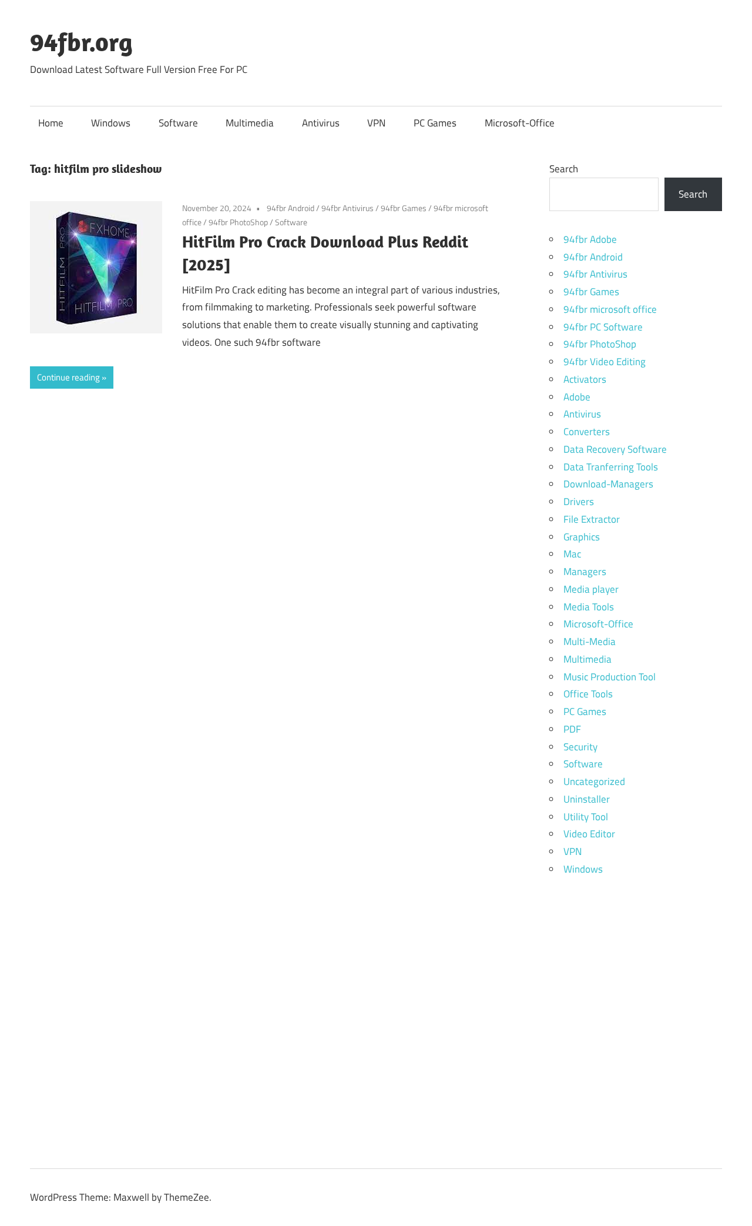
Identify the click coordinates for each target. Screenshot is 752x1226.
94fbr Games (404, 208)
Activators (584, 379)
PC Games (435, 123)
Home (50, 123)
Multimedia (250, 123)
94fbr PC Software (603, 327)
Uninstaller (586, 799)
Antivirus (321, 123)
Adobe (576, 397)
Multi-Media (589, 641)
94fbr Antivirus (347, 208)
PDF (572, 729)
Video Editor (589, 833)
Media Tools (588, 606)
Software (178, 123)
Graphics (581, 536)
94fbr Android (290, 208)
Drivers (578, 501)
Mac (572, 554)
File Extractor (591, 519)
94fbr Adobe (590, 239)
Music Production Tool (609, 676)
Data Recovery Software (615, 449)
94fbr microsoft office (610, 309)
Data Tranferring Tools (610, 467)
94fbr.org (81, 42)
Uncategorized (594, 781)
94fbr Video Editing (604, 361)
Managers (584, 571)
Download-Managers (608, 484)
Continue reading (68, 377)
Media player (591, 589)
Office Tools (588, 693)
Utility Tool (585, 816)
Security (580, 746)
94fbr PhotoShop (238, 222)
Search (563, 168)
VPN (376, 123)
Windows (110, 123)
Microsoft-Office (520, 123)
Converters (586, 431)
